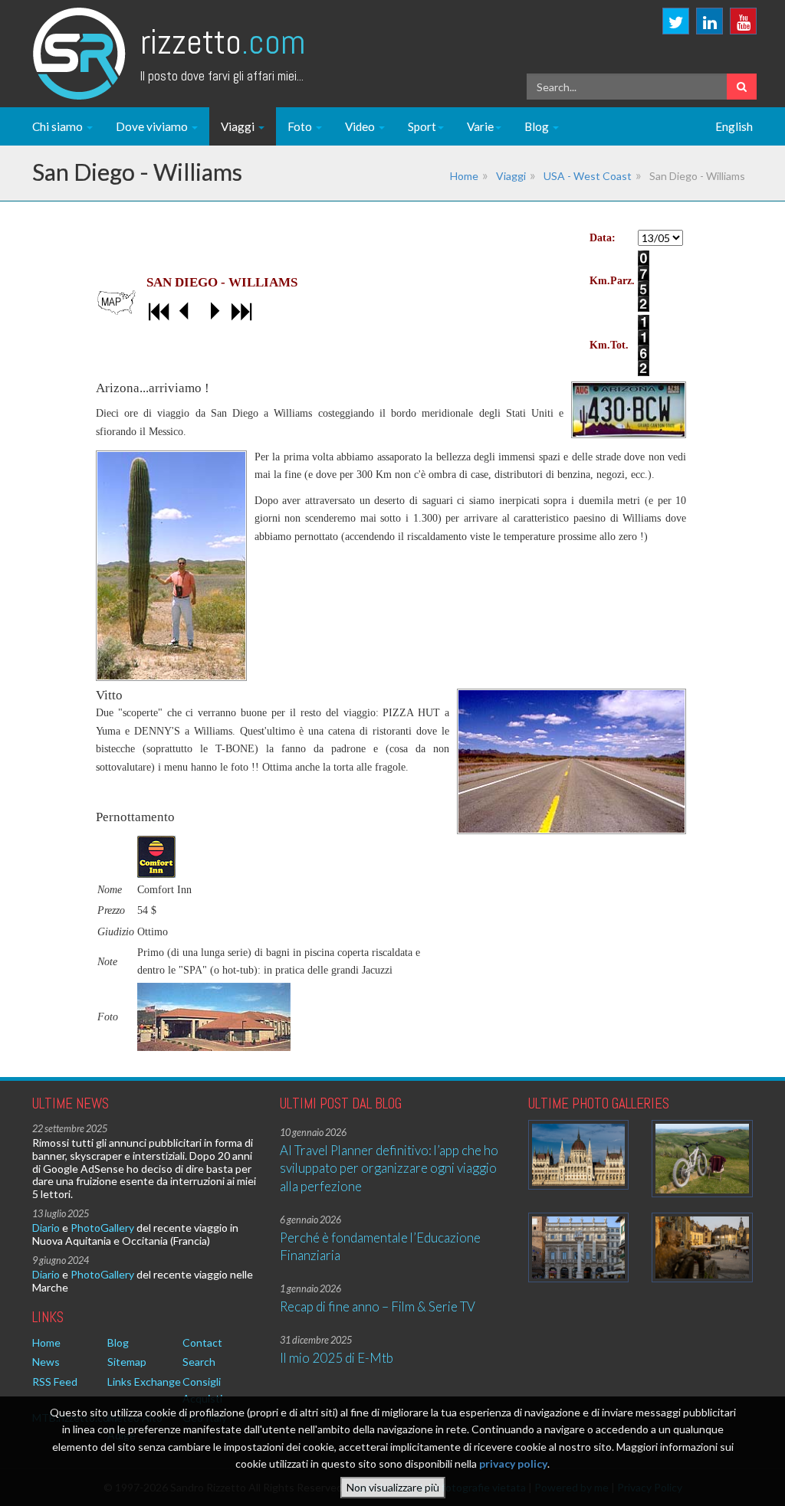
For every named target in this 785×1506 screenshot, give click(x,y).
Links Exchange (144, 1381)
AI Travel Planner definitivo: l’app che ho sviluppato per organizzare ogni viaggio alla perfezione (389, 1168)
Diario (46, 1227)
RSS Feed (54, 1381)
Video (361, 126)
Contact (202, 1342)
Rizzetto (222, 42)
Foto (300, 126)
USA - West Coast (588, 175)
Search (198, 1361)
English (734, 126)
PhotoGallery (102, 1227)
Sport (422, 126)
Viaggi (239, 126)
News (46, 1361)
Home (464, 175)
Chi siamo (58, 126)
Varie (480, 126)
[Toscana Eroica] (702, 1158)
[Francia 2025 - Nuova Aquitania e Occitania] (702, 1247)
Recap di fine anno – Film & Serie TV (377, 1306)
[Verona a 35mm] (578, 1247)
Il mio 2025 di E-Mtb (336, 1358)
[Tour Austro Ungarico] (578, 1155)
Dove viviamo (153, 126)
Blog (537, 126)
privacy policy (513, 1463)
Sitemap (126, 1361)
